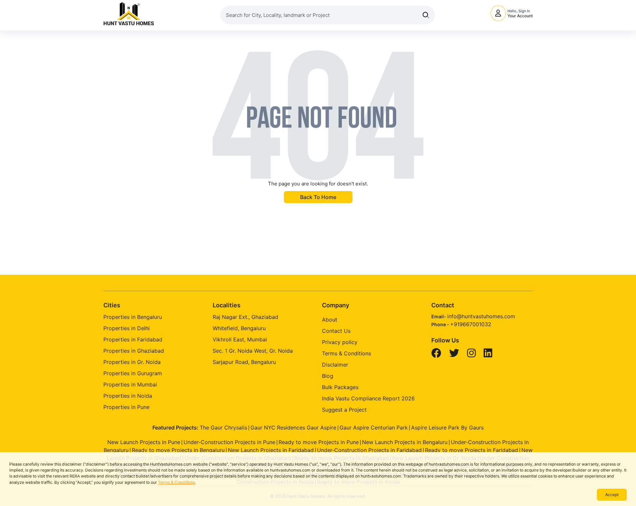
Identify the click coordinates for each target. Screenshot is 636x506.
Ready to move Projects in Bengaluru (178, 450)
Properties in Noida (127, 395)
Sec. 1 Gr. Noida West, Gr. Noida (253, 350)
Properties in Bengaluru (132, 317)
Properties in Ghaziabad (133, 350)
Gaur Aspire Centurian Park (374, 427)
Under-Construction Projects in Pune (229, 442)
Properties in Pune (126, 407)
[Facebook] (437, 354)
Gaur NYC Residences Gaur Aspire (293, 427)
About (329, 319)
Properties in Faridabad (132, 339)
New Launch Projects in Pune (143, 442)
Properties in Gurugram (132, 373)
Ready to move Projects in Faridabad (471, 450)
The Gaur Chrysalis (223, 427)
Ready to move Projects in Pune (319, 442)
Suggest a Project (344, 409)
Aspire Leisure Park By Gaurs (447, 427)
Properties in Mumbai (130, 384)
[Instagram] (472, 354)
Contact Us (336, 331)
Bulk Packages (340, 387)
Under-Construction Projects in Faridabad (369, 450)
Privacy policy (339, 342)
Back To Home (318, 197)
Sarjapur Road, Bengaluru (244, 362)
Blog (327, 376)
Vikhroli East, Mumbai (240, 339)
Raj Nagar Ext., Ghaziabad (245, 317)
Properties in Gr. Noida (132, 362)
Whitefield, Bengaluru (239, 328)
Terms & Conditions (176, 482)
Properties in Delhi (126, 328)
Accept (611, 494)
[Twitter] (455, 354)
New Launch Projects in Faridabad (271, 450)
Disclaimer (335, 364)
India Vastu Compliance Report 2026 (368, 398)
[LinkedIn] (489, 354)
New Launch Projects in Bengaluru (405, 442)
